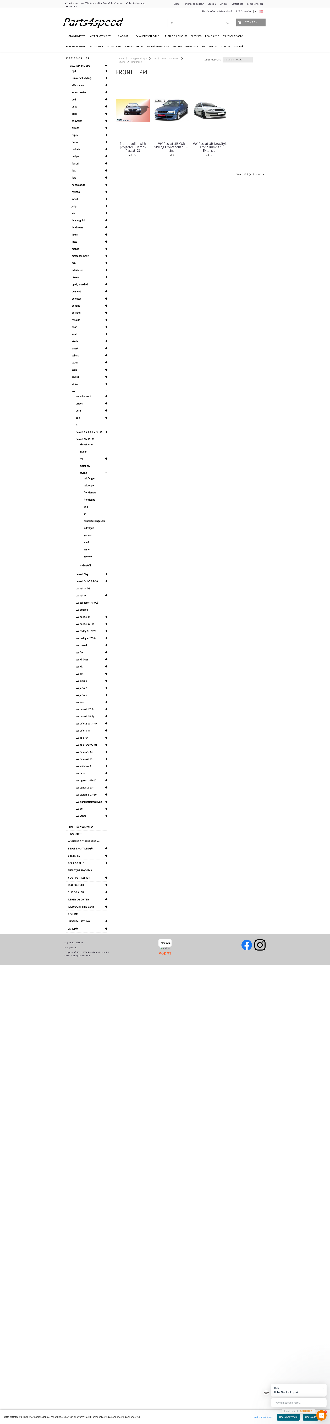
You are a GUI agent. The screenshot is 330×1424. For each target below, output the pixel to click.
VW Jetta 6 (81, 695)
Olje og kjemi (76, 892)
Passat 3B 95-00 (85, 439)
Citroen (75, 127)
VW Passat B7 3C (85, 709)
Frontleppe (89, 499)
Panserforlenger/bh (94, 521)
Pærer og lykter (78, 899)
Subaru (75, 355)
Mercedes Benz (80, 256)
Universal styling (79, 921)
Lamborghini (78, 220)
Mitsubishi (77, 270)
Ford (74, 177)
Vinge (87, 549)
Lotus (74, 241)
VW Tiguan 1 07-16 (86, 780)
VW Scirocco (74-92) (87, 602)
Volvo (75, 384)
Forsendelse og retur (194, 4)
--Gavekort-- (76, 834)
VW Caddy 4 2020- (86, 638)
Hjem (121, 58)
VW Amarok (82, 609)
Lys (81, 458)
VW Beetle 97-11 (85, 624)
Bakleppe (89, 485)
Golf (78, 417)
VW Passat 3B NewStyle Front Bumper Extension (210, 147)
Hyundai (76, 191)
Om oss (223, 4)
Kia (73, 213)
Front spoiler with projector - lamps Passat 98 (133, 147)
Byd (74, 71)
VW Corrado (82, 645)
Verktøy (73, 928)
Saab (74, 327)
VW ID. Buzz (82, 659)
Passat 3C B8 (83, 588)
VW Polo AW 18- (85, 759)
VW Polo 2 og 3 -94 (86, 723)
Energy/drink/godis (80, 870)
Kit (85, 514)
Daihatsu (76, 149)
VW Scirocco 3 (83, 766)
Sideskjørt (89, 528)
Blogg (176, 4)
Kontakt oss (237, 4)
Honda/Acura (78, 184)
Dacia (75, 142)
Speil (86, 542)
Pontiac (76, 305)
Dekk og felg (76, 863)
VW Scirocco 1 (83, 396)
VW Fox (79, 652)
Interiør (83, 451)
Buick (74, 113)
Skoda (75, 341)
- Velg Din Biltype (79, 65)
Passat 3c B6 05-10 (87, 581)
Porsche (76, 312)
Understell (85, 565)
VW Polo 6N (82, 737)
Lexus (75, 234)
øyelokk (88, 556)
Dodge (75, 156)
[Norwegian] (260, 11)
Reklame (73, 914)
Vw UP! (79, 808)
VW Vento (81, 815)
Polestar (76, 298)
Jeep (74, 206)
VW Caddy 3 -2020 (86, 631)
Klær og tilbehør (79, 877)
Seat (74, 334)
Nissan (75, 277)
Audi (74, 99)
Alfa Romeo (78, 85)
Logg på (212, 4)
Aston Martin (79, 92)
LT (76, 424)
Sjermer (88, 535)
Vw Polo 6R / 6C (84, 752)
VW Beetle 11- (84, 617)
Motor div (85, 465)
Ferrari (75, 163)
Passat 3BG (82, 574)
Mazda (75, 248)
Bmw (74, 106)
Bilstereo (74, 855)
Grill (86, 506)
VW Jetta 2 (81, 688)
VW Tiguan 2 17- (85, 787)
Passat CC (81, 595)
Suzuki (75, 362)
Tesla (74, 369)
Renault (76, 320)
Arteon (79, 403)
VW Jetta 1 (81, 680)
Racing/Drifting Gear (81, 906)
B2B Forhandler (243, 11)
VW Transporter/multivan (89, 801)
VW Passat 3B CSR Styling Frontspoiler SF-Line (171, 147)
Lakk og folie (76, 885)
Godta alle (310, 1417)
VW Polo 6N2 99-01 (86, 744)
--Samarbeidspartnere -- (84, 841)
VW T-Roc (80, 773)
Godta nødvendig (288, 1417)
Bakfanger (89, 478)
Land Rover (77, 227)
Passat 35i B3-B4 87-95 (89, 432)
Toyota (75, 376)
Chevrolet (77, 120)
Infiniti (75, 199)
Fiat (73, 170)
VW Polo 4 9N (83, 730)
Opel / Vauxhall (80, 284)
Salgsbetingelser (255, 4)
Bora (78, 410)
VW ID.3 (80, 666)
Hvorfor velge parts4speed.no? (217, 11)
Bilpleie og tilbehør (80, 848)
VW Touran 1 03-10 (86, 794)
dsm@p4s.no (70, 947)
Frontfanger (90, 492)
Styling (83, 472)
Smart (75, 348)
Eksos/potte (86, 444)
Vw (73, 391)
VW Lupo (80, 702)
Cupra (75, 135)
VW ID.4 (80, 673)
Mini (74, 263)
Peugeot (76, 291)
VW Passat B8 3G (85, 716)
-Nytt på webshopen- (81, 826)
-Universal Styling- (82, 78)
